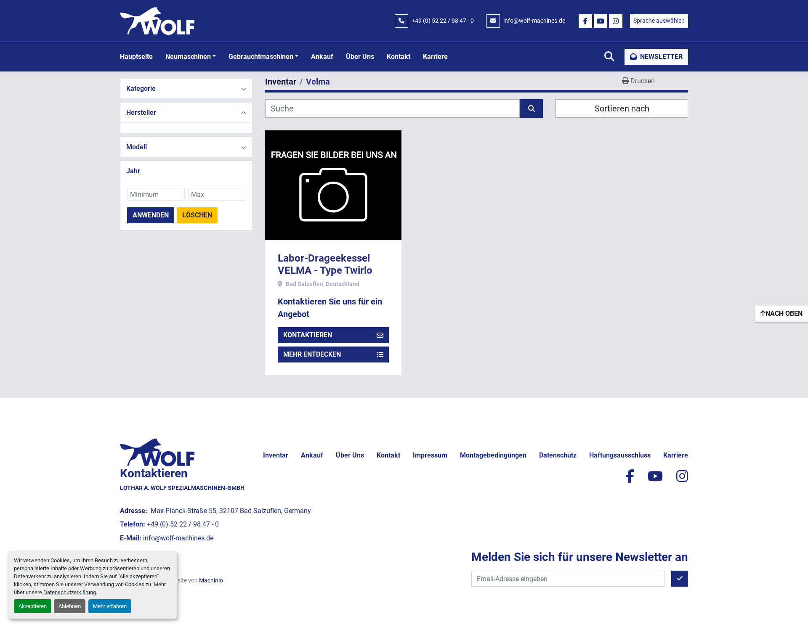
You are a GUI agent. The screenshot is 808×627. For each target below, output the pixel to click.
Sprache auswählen (659, 20)
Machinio (211, 580)
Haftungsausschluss (620, 455)
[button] (190, 57)
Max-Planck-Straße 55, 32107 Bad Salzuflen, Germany (230, 511)
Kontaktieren (307, 335)
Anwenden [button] (151, 215)
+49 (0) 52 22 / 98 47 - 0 (443, 20)
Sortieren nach (622, 108)
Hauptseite (136, 57)
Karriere (435, 57)
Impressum (430, 455)
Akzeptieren (33, 606)
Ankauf (322, 57)
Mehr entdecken (312, 354)
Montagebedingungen (493, 455)
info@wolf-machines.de (534, 20)
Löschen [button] (197, 215)
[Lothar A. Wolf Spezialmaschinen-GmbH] (157, 451)
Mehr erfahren (110, 606)
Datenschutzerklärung (69, 592)
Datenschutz (558, 455)
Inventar (275, 455)
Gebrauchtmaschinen (261, 57)
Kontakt (398, 57)
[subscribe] (679, 579)
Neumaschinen (188, 57)
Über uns (360, 57)
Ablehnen (69, 606)
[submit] (531, 108)
